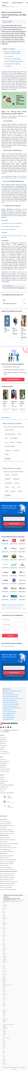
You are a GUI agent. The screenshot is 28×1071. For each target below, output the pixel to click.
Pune (18, 487)
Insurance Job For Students (6, 887)
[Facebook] (1, 727)
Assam (19, 434)
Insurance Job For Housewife (6, 885)
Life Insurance (3, 743)
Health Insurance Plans (5, 837)
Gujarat (12, 442)
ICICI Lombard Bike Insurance (9, 711)
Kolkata (7, 487)
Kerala (6, 454)
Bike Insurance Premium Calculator (23, 333)
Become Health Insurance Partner (7, 877)
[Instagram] (6, 727)
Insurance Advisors (17, 2)
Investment (2, 747)
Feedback (2, 779)
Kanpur (20, 491)
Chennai (17, 483)
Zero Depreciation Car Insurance (7, 825)
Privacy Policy (3, 759)
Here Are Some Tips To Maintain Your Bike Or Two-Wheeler (14, 177)
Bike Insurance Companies (9, 698)
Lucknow (13, 491)
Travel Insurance (3, 751)
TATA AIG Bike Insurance (8, 715)
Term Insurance (3, 745)
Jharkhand (8, 450)
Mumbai (7, 475)
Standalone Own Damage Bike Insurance (12, 708)
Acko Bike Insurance (7, 709)
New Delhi (14, 475)
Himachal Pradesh (10, 446)
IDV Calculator (3, 827)
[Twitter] (10, 727)
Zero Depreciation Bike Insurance (10, 702)
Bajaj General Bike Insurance (9, 713)
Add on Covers (19, 698)
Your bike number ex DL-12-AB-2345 (12, 518)
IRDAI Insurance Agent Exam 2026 (7, 883)
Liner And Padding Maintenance (14, 61)
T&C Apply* (4, 510)
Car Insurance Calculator (5, 823)
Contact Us (2, 777)
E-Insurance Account (4, 771)
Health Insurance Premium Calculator (8, 847)
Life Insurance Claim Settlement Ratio (8, 859)
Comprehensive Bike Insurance (10, 700)
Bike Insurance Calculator (9, 229)
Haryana (19, 442)
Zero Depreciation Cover (9, 303)
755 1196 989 (6, 732)
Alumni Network (3, 789)
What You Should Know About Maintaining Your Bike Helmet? (12, 52)
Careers (1, 791)
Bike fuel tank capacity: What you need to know (14, 402)
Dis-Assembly (9, 56)
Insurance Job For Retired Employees (8, 889)
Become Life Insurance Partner (6, 879)
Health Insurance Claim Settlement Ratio (9, 843)
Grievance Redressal (4, 761)
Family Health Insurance (5, 849)
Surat (13, 487)
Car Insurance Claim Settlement (7, 831)
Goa (6, 442)
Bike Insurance (6, 330)
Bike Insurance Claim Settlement (10, 696)
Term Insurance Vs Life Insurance (7, 861)
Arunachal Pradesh (10, 434)
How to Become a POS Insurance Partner (8, 881)
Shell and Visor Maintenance (13, 59)
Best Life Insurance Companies (7, 863)
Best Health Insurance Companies (7, 839)
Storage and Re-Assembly (12, 64)
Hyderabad (16, 479)
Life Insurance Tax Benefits (5, 867)
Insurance (5, 2)
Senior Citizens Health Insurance (7, 851)
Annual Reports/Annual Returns (7, 785)
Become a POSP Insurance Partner (7, 873)
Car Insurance (3, 737)
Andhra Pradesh (9, 430)
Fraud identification (4, 781)
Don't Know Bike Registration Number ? (14, 527)
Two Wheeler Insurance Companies (12, 223)
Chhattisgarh (14, 438)
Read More (22, 288)
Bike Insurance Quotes (15, 691)
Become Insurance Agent (8, 646)
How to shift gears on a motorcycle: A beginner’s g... (5, 402)
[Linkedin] (8, 727)
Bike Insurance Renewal (8, 692)
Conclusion (8, 66)
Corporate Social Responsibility (7, 792)
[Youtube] (3, 727)
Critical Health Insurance (5, 845)
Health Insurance (3, 741)
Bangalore (8, 479)
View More (7, 458)
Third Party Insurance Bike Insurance (11, 704)
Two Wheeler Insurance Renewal (11, 226)
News (4, 5)
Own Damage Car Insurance (6, 829)
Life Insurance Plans (4, 865)
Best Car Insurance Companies (7, 833)
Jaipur (6, 491)
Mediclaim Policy (3, 841)
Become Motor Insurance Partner (7, 875)
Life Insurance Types (4, 857)
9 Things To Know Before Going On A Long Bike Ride (14, 236)
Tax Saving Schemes (4, 753)
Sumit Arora (9, 21)
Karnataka (16, 450)
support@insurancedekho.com (11, 730)
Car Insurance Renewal (5, 821)
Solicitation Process (4, 787)
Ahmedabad (8, 483)
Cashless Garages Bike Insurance (10, 706)
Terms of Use (3, 767)
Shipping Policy (3, 765)
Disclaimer (2, 783)
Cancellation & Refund (5, 769)
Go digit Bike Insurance (8, 719)
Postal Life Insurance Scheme (6, 855)
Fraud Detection (3, 763)
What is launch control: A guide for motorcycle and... (22, 402)
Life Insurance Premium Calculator (7, 869)
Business (2, 749)
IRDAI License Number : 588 (12, 899)
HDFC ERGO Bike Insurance (8, 717)
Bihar (6, 438)
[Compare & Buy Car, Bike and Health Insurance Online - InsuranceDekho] (9, 724)
